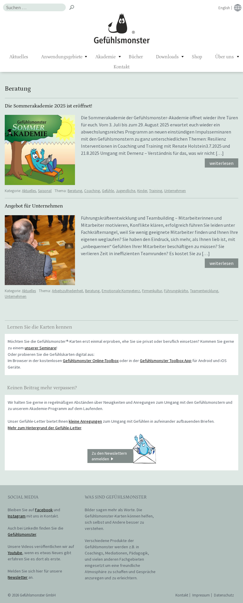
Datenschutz (224, 595)
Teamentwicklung (204, 290)
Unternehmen (175, 190)
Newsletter (18, 577)
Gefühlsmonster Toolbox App (165, 360)
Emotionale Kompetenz (121, 290)
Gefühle (108, 190)
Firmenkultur (152, 290)
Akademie (105, 57)
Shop (197, 57)
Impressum (201, 595)
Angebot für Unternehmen (34, 206)
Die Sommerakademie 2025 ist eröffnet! (48, 106)
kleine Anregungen (85, 421)
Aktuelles (18, 57)
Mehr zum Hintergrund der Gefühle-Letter (44, 427)
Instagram (16, 516)
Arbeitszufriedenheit (67, 290)
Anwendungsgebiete (61, 57)
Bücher (136, 57)
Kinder (142, 190)
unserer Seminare (40, 347)
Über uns (224, 57)
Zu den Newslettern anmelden (109, 456)
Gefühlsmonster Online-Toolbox (91, 360)
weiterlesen (222, 163)
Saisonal (45, 190)
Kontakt (121, 67)
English (224, 8)
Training (155, 190)
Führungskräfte (176, 290)
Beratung (75, 190)
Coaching (92, 190)
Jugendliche (125, 190)
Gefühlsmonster (121, 28)
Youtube (15, 552)
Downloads (167, 57)
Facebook (44, 509)
